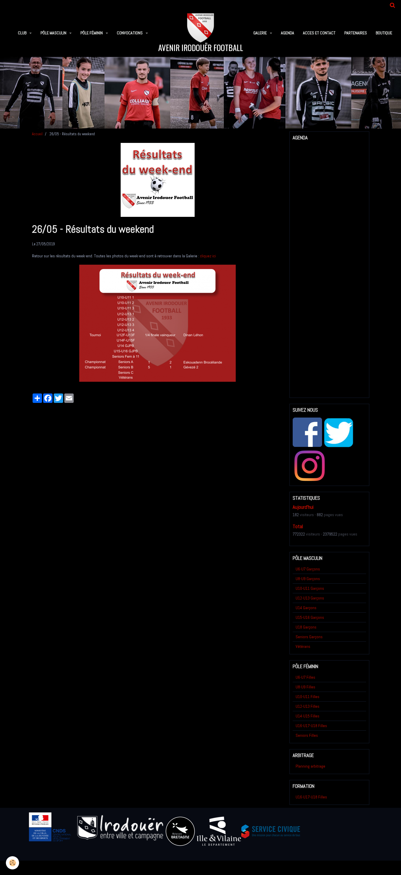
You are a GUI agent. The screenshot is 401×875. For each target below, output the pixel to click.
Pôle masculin (54, 33)
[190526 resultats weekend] (157, 322)
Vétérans (303, 646)
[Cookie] (12, 862)
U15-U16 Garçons (310, 617)
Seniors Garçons (309, 636)
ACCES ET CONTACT (319, 33)
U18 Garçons (306, 627)
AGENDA (287, 33)
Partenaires (355, 33)
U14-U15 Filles (307, 716)
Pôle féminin (92, 33)
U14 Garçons (306, 607)
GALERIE (260, 33)
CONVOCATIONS (130, 33)
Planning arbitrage (310, 766)
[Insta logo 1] (309, 465)
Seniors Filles (307, 735)
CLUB (22, 33)
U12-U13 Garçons (310, 598)
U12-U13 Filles (307, 706)
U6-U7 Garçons (308, 569)
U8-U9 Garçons (308, 578)
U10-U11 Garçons (310, 588)
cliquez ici (208, 256)
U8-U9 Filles (305, 687)
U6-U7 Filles (305, 677)
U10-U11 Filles (307, 696)
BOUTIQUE (384, 33)
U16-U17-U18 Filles (311, 725)
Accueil (37, 134)
